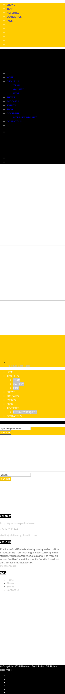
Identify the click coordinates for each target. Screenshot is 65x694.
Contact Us (14, 17)
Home (10, 77)
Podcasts (13, 101)
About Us (13, 81)
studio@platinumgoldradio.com (18, 535)
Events (11, 105)
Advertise (13, 13)
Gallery (18, 89)
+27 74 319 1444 (9, 529)
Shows (11, 5)
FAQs (10, 21)
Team (10, 9)
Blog (10, 109)
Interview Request (25, 117)
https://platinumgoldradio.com (18, 523)
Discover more (8, 565)
